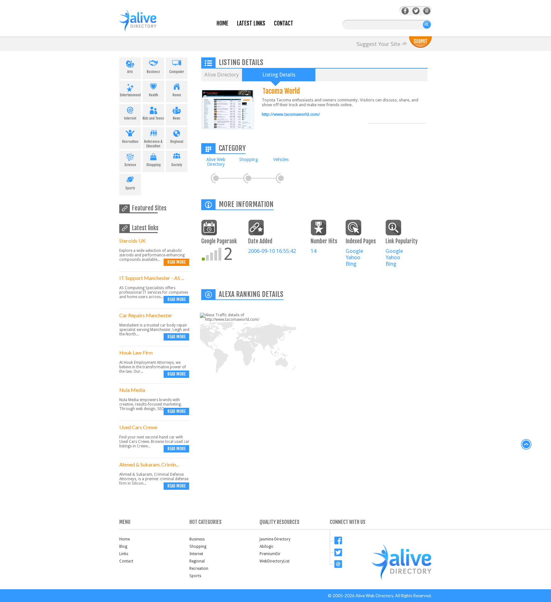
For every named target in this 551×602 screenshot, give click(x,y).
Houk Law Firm (136, 352)
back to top (526, 444)
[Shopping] (248, 178)
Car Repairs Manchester (145, 315)
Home (222, 23)
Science (130, 165)
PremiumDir (270, 554)
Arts (130, 72)
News (176, 118)
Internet (130, 118)
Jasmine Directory (275, 539)
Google (354, 251)
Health (153, 95)
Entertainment (130, 95)
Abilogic (267, 546)
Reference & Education (153, 143)
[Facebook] (405, 11)
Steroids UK (132, 241)
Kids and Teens (153, 118)
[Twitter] (416, 11)
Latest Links (251, 23)
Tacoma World (281, 91)
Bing (351, 264)
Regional (176, 141)
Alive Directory (221, 75)
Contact (283, 23)
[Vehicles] (281, 178)
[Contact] (426, 11)
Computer (176, 72)
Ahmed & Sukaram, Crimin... (149, 464)
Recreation (130, 141)
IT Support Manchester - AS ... (151, 278)
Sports (130, 188)
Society (176, 165)
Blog (123, 546)
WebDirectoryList (275, 561)
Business (153, 72)
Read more (176, 262)
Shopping (153, 165)
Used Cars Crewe (138, 427)
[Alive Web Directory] (216, 178)
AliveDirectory (144, 24)
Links (123, 554)
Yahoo (353, 257)
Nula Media (132, 390)
